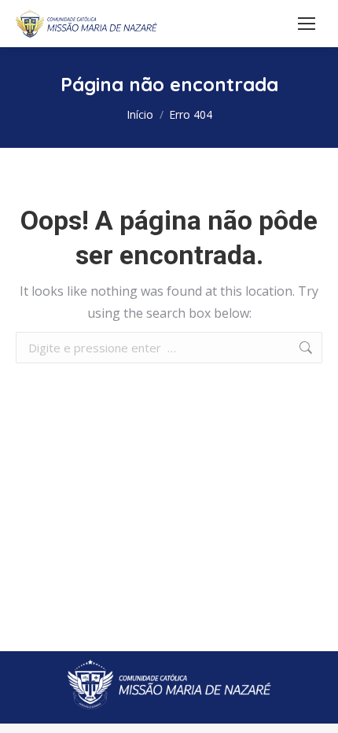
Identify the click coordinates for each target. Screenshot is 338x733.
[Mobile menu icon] (306, 23)
